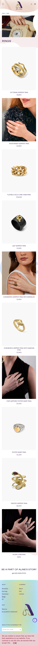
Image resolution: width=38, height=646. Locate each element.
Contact (21, 594)
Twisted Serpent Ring (19, 503)
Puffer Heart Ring (19, 452)
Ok (15, 643)
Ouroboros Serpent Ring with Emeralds (19, 297)
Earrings (4, 591)
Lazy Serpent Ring (19, 246)
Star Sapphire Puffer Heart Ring (19, 401)
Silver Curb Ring (19, 554)
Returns (4, 609)
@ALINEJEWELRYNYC (19, 573)
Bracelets (5, 588)
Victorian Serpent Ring (19, 92)
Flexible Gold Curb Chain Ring (19, 195)
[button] (31, 4)
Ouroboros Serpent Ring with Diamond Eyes (19, 349)
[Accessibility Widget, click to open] (35, 620)
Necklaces (5, 594)
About (21, 588)
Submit (20, 629)
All (3, 599)
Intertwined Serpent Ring (19, 143)
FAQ (20, 591)
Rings (7, 13)
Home (3, 13)
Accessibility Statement (9, 612)
